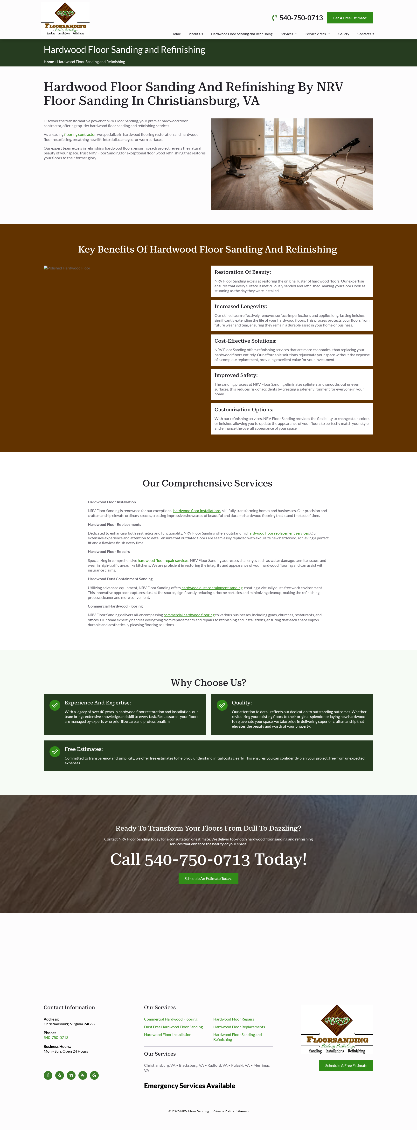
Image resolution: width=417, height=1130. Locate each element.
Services (287, 34)
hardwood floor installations (197, 510)
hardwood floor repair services (163, 560)
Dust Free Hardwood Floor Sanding (173, 1026)
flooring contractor (80, 134)
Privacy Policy (223, 1111)
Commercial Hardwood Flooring (170, 1019)
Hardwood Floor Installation (167, 1034)
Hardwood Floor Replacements (239, 1026)
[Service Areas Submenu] (329, 33)
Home (176, 34)
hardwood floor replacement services (278, 533)
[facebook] (48, 1075)
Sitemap (242, 1111)
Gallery (343, 34)
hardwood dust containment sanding (212, 587)
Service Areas (316, 34)
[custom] (59, 1075)
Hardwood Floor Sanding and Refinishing (241, 34)
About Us (196, 34)
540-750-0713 (56, 1037)
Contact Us (365, 34)
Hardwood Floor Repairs (233, 1019)
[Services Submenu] (296, 33)
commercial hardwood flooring (189, 614)
